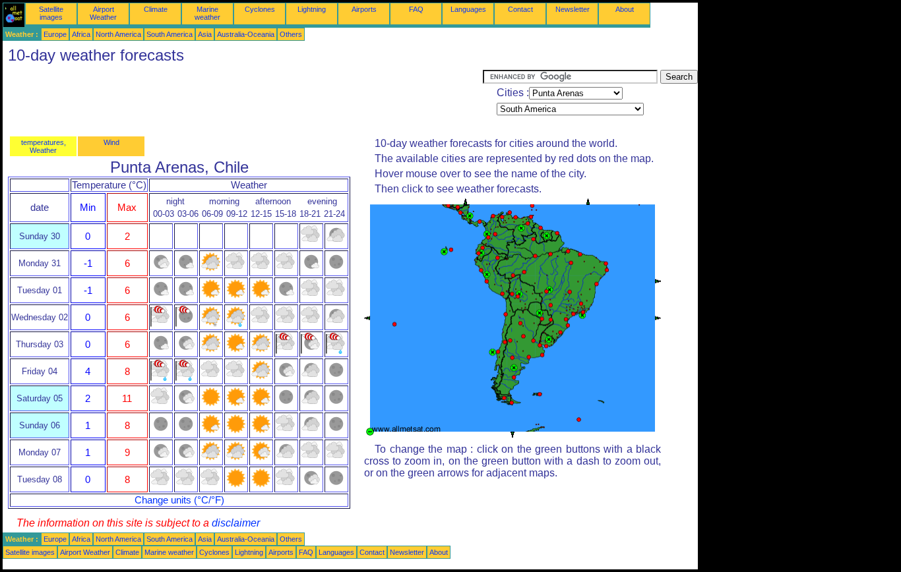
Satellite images (51, 13)
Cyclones (260, 9)
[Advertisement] (243, 99)
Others (291, 34)
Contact (520, 9)
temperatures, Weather (43, 146)
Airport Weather (103, 13)
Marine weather (207, 13)
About (624, 9)
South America (169, 34)
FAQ (416, 9)
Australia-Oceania (245, 34)
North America (118, 34)
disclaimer (236, 523)
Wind (111, 142)
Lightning (311, 9)
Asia (205, 34)
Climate (156, 9)
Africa (81, 34)
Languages (468, 9)
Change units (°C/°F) (179, 500)
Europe (55, 34)
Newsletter (572, 9)
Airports (364, 9)
